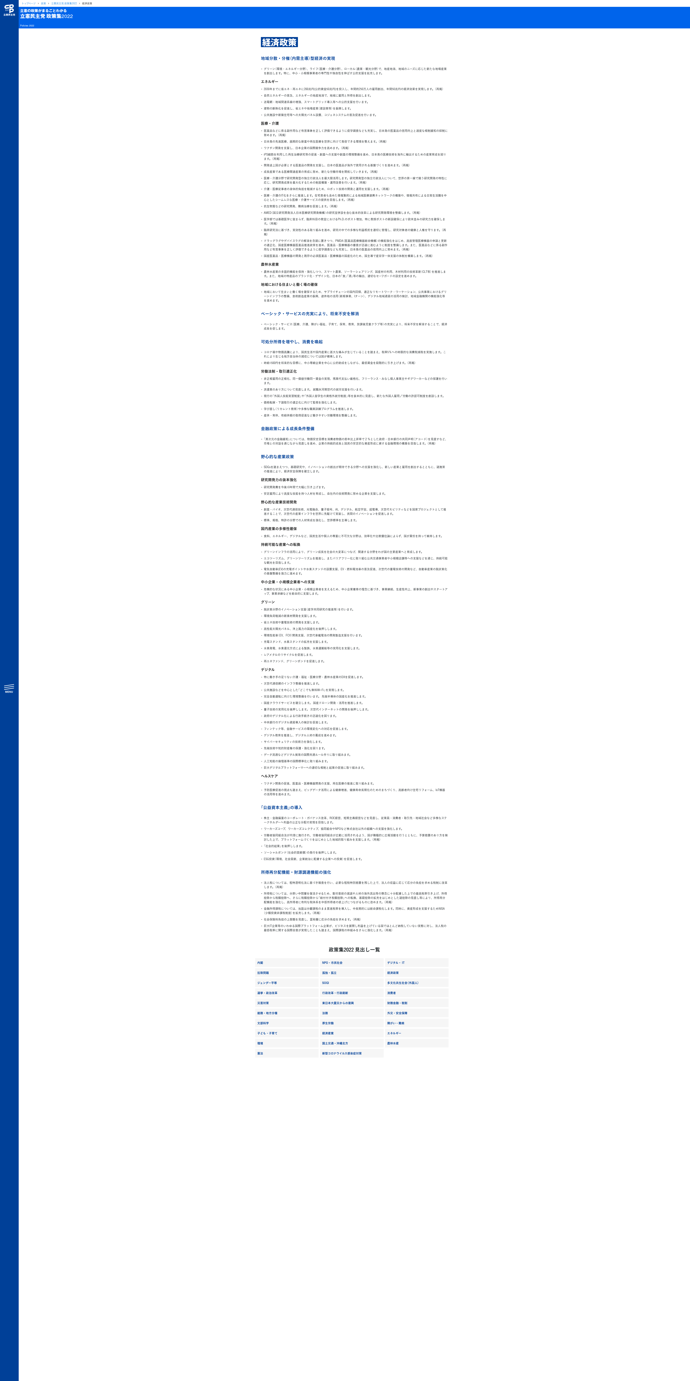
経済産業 (328, 1033)
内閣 (260, 962)
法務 (325, 1013)
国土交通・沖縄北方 (335, 1043)
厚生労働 (328, 1023)
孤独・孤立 (329, 972)
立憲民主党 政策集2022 (64, 3)
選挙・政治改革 (267, 993)
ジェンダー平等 (267, 983)
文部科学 (263, 1023)
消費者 (391, 993)
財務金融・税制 (397, 1003)
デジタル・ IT (396, 962)
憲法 (260, 1053)
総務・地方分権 (267, 1013)
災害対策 (263, 1003)
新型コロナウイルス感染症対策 (342, 1053)
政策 (43, 3)
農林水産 (393, 1043)
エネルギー (394, 1033)
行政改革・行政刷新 (335, 993)
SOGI (325, 983)
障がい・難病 (395, 1023)
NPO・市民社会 (332, 962)
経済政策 (393, 972)
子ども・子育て (267, 1033)
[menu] (9, 688)
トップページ (29, 3)
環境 (260, 1043)
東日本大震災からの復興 (338, 1003)
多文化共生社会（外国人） (403, 983)
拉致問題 (263, 972)
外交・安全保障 (397, 1013)
